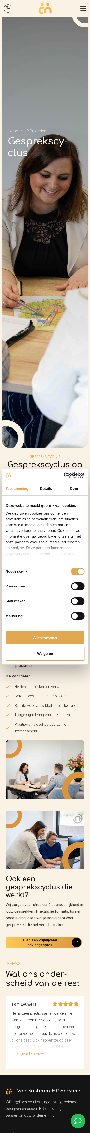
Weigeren (45, 654)
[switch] (77, 586)
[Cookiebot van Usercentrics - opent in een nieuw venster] (64, 475)
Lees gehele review (28, 1053)
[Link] (8, 8)
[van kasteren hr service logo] (45, 8)
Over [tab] (74, 488)
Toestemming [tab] (17, 488)
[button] (83, 8)
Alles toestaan (45, 638)
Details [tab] (46, 488)
